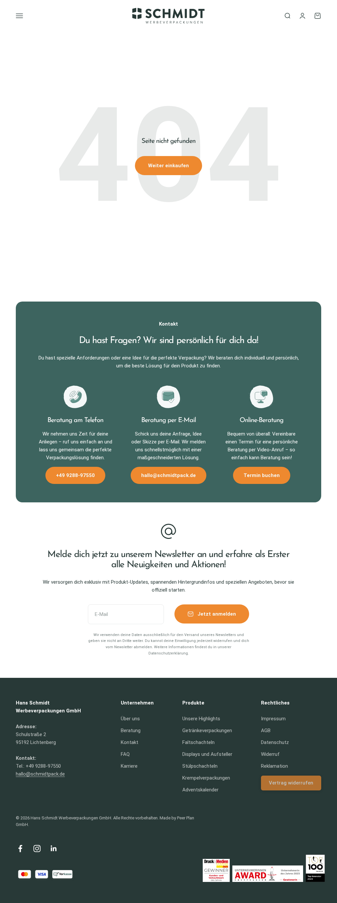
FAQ (125, 754)
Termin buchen (262, 475)
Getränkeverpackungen (207, 730)
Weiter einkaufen (168, 166)
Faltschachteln (198, 742)
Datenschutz (275, 742)
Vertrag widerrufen (291, 783)
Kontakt (129, 742)
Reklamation (274, 766)
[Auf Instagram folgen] (37, 848)
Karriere (129, 766)
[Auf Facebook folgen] (20, 848)
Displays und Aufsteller (207, 754)
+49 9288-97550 (75, 475)
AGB (266, 730)
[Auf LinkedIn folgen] (53, 848)
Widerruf (270, 754)
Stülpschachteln (200, 766)
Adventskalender (200, 790)
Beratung (131, 730)
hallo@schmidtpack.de (168, 475)
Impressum (273, 719)
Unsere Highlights (201, 719)
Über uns (130, 719)
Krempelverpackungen (206, 778)
